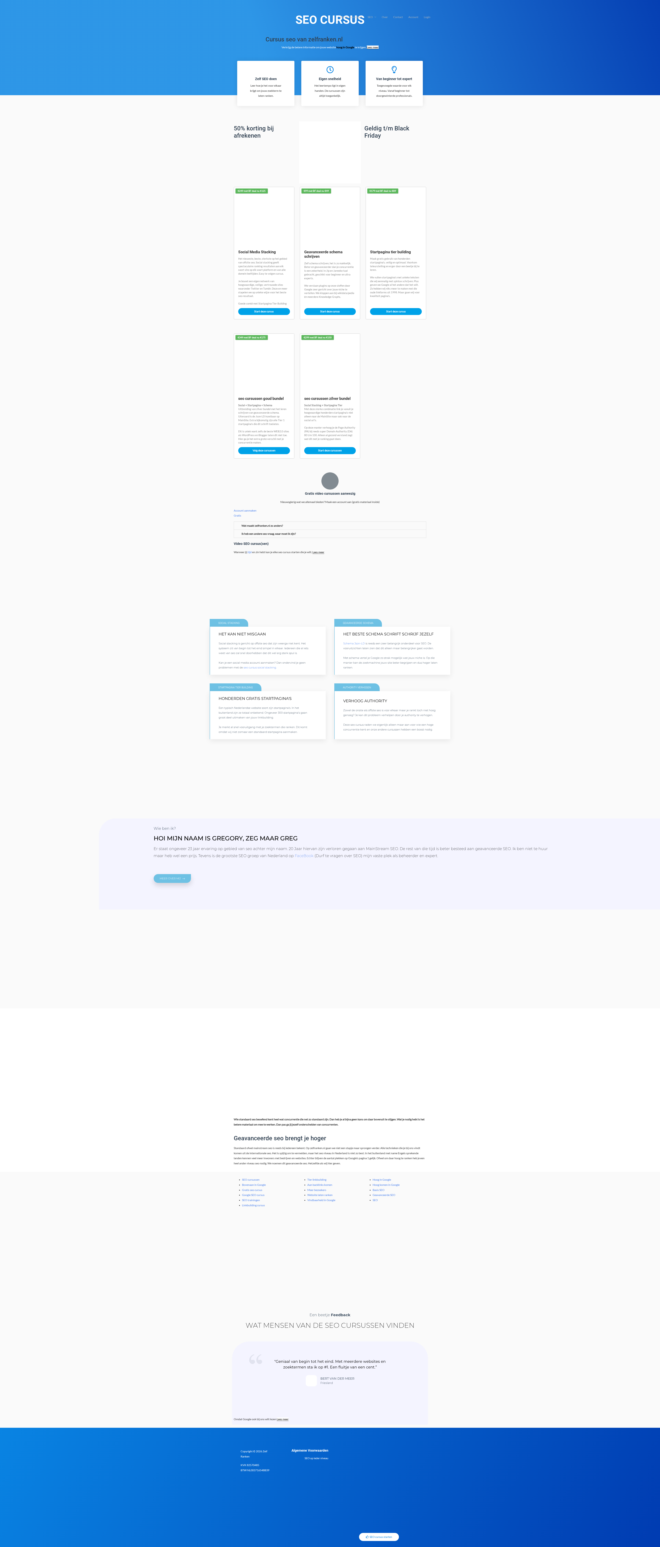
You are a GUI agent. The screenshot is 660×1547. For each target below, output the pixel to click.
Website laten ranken (320, 1194)
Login (427, 17)
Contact (398, 17)
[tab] (330, 526)
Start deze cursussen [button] (330, 450)
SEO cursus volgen (351, 17)
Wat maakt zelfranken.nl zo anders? (262, 525)
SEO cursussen (251, 1179)
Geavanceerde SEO (384, 1194)
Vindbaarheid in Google (321, 1200)
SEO (370, 17)
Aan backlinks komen (319, 1184)
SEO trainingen (251, 1200)
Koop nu (232, 670)
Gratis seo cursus (252, 1189)
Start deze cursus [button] (264, 311)
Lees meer (373, 47)
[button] (172, 878)
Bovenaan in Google (254, 1184)
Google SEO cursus (253, 1194)
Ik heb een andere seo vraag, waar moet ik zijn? (268, 533)
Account (413, 17)
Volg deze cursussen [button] (264, 450)
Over (385, 17)
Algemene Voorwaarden (310, 1450)
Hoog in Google (382, 1179)
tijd (250, 552)
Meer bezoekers (316, 1189)
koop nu (232, 734)
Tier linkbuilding (316, 1179)
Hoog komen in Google (386, 1184)
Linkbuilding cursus (253, 1205)
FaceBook (304, 855)
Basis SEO (378, 1189)
